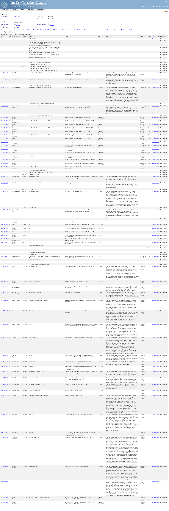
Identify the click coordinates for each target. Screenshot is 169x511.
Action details (155, 72)
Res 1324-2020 (4, 366)
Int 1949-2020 (4, 310)
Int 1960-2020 (4, 466)
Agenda (18, 25)
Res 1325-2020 (4, 390)
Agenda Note (32, 36)
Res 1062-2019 (4, 256)
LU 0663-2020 (4, 497)
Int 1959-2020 (4, 437)
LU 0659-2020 (4, 145)
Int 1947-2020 (4, 292)
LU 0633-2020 (4, 124)
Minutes (52, 25)
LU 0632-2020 (4, 117)
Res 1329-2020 (4, 135)
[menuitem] (4, 34)
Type (99, 36)
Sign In (167, 1)
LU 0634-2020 (4, 131)
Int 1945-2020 (4, 266)
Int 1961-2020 (4, 87)
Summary (108, 36)
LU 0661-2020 (4, 159)
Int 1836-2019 (4, 106)
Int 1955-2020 (4, 378)
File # (2, 36)
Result (149, 36)
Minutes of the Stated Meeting (128, 29)
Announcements (99, 29)
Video (17, 27)
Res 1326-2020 (4, 432)
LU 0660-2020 (4, 152)
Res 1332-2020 (4, 156)
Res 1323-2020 (4, 281)
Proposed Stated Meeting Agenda (65, 29)
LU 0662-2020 (4, 163)
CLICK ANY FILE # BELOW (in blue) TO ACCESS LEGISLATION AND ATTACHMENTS (35, 29)
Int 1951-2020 (4, 337)
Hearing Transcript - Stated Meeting (111, 29)
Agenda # (24, 36)
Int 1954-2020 (4, 72)
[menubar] (16, 34)
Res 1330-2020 (4, 142)
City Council (17, 16)
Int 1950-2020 (4, 324)
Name (66, 36)
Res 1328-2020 (4, 127)
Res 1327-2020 (4, 120)
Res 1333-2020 (4, 166)
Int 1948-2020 (4, 300)
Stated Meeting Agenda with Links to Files (84, 29)
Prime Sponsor (16, 36)
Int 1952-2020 (4, 355)
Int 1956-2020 (4, 79)
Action (141, 36)
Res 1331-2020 (4, 149)
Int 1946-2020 (4, 286)
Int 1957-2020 (4, 395)
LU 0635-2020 (4, 138)
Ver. (10, 36)
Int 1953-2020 (4, 361)
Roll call (154, 38)
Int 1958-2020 (4, 414)
